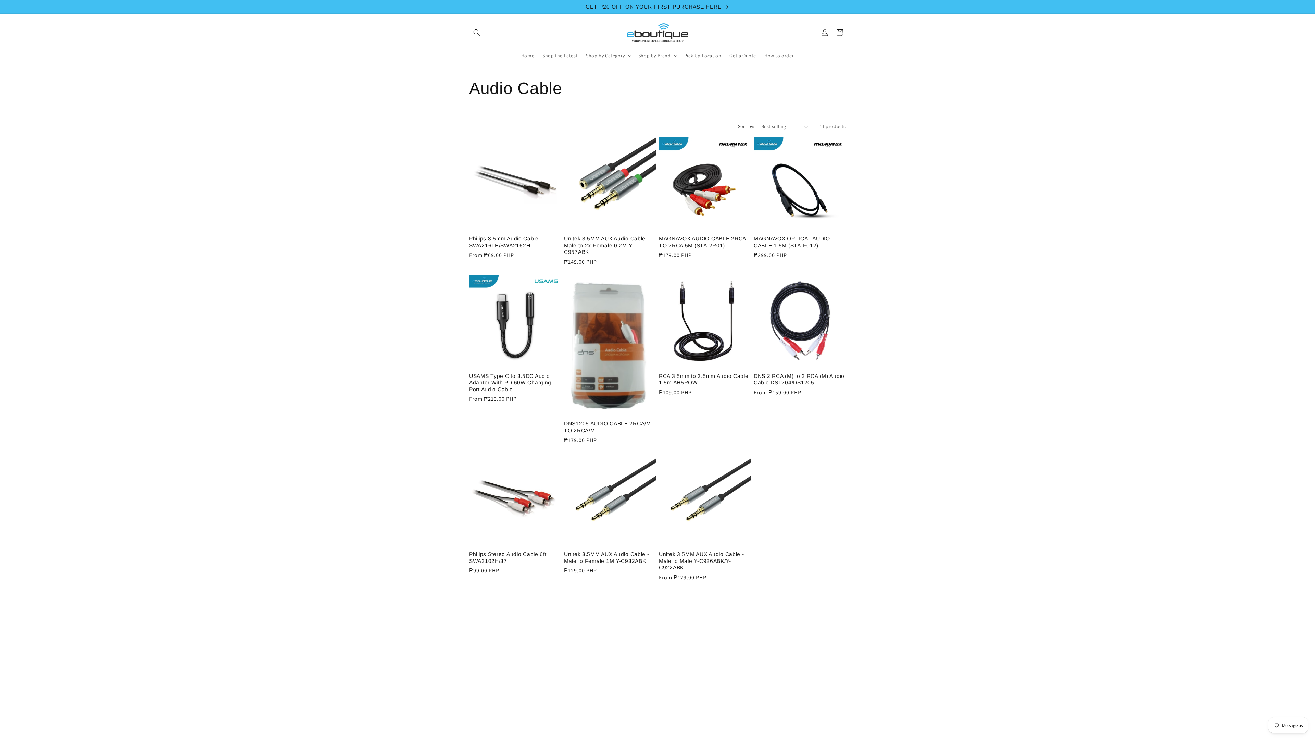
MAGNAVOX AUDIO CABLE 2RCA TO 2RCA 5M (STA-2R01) (702, 242)
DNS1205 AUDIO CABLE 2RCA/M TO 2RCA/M (607, 427)
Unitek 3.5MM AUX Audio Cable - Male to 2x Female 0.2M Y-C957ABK (606, 245)
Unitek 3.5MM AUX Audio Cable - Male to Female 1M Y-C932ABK (606, 557)
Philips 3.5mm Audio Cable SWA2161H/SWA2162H (504, 242)
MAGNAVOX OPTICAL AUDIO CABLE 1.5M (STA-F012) (792, 242)
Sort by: (746, 126)
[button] (476, 32)
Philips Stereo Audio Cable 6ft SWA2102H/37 (508, 557)
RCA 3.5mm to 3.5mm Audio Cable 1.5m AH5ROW (704, 379)
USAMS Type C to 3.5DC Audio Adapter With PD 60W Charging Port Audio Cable (510, 382)
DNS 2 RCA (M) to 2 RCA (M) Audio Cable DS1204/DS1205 (799, 379)
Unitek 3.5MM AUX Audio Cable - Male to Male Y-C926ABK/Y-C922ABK (701, 560)
